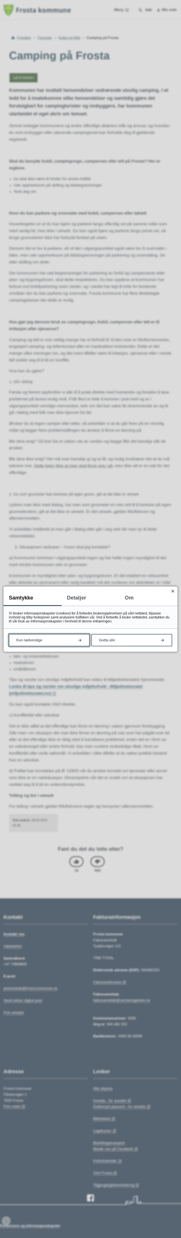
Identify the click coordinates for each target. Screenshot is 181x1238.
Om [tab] (129, 597)
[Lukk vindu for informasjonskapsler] (172, 591)
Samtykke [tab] (21, 597)
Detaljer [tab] (76, 597)
